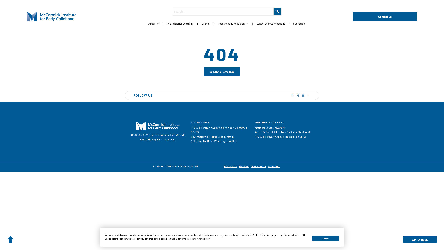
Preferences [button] (203, 239)
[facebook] (293, 95)
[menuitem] (154, 24)
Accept (325, 239)
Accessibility (274, 166)
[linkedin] (308, 95)
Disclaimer (244, 166)
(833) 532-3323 (139, 135)
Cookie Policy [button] (133, 239)
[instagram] (303, 95)
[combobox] (222, 11)
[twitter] (298, 95)
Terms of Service (258, 166)
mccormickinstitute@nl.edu (168, 135)
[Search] (277, 11)
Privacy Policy (230, 166)
